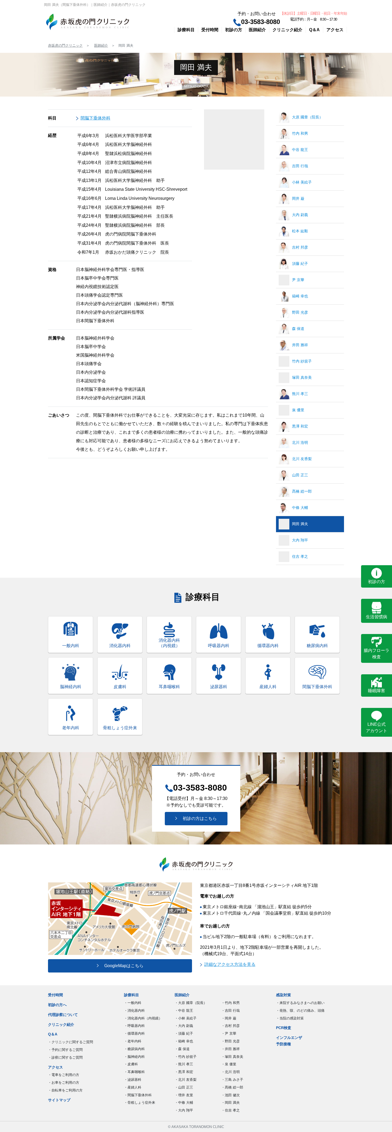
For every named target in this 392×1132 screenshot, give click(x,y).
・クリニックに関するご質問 (70, 1042)
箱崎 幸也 (300, 296)
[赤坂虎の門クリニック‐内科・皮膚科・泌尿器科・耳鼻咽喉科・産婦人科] (87, 22)
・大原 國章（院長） (191, 1003)
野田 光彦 (300, 312)
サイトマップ (59, 1100)
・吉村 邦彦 (230, 1026)
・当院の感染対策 (290, 1018)
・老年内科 (132, 1041)
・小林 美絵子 (186, 1018)
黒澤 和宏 (300, 426)
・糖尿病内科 (134, 1049)
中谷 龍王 (300, 150)
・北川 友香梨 (186, 1080)
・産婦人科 (132, 1087)
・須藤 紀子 (184, 1033)
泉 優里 (298, 410)
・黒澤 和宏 (184, 1072)
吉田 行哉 (300, 166)
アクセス (334, 29)
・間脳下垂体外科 (138, 1095)
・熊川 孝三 (184, 1064)
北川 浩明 (300, 442)
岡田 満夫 (300, 524)
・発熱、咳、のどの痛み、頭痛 (300, 1011)
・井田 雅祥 (230, 1049)
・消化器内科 (134, 1011)
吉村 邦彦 (300, 247)
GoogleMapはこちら (121, 965)
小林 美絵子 (302, 182)
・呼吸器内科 (134, 1026)
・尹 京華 (228, 1033)
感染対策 (283, 995)
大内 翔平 (300, 540)
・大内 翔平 (184, 1110)
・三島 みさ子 (232, 1080)
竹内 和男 (300, 133)
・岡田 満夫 (230, 1103)
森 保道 (298, 328)
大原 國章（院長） (307, 117)
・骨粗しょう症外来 (139, 1103)
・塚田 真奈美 (232, 1057)
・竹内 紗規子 (186, 1057)
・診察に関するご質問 (65, 1057)
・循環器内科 (134, 1033)
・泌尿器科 (132, 1080)
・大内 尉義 (184, 1026)
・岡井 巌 (228, 1018)
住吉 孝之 (300, 556)
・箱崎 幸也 (184, 1041)
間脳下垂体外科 (95, 118)
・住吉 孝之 (230, 1110)
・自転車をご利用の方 (65, 1090)
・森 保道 (182, 1049)
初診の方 (233, 29)
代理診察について (63, 1015)
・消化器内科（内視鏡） (143, 1018)
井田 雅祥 (300, 345)
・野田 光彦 (230, 1041)
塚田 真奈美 (302, 377)
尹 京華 (298, 280)
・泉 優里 (228, 1064)
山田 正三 (300, 475)
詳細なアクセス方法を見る (229, 964)
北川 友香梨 (302, 459)
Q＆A (314, 29)
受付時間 (209, 29)
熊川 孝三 (300, 394)
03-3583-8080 (260, 21)
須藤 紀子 (300, 263)
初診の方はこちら (197, 818)
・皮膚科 (131, 1064)
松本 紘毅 (300, 231)
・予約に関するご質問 (65, 1050)
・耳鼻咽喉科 (134, 1072)
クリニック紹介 (287, 29)
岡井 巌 (298, 198)
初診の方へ (57, 1005)
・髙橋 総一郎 (232, 1087)
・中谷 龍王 (184, 1011)
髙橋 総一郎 (302, 491)
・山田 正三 (184, 1087)
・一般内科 (132, 1003)
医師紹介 (257, 29)
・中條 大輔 (184, 1103)
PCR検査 (283, 1028)
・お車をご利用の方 (63, 1083)
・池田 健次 (230, 1095)
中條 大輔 (300, 507)
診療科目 (186, 29)
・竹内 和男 (230, 1003)
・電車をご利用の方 (63, 1075)
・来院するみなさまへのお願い (300, 1003)
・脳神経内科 (134, 1057)
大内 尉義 (300, 215)
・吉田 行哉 (230, 1011)
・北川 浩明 (230, 1072)
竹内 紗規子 (302, 361)
